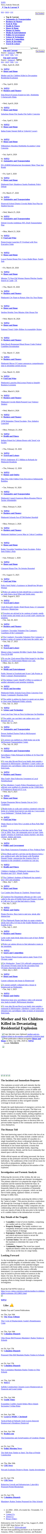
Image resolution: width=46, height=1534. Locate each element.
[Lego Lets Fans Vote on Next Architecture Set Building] (23, 721)
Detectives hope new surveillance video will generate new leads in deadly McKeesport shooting (21, 1001)
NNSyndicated (20, 1527)
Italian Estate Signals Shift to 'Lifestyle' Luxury (19, 131)
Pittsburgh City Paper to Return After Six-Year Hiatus (21, 298)
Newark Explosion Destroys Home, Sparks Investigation (23, 1470)
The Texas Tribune (12, 1317)
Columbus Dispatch (12, 1334)
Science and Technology (13, 710)
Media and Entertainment (14, 669)
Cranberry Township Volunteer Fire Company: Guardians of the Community (19, 632)
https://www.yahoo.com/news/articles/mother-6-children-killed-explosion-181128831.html (23, 1292)
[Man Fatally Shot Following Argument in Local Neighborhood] (23, 789)
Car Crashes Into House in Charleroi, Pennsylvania (20, 893)
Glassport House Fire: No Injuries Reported (18, 568)
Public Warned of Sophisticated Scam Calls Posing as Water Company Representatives (21, 674)
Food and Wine (9, 238)
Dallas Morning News (13, 1448)
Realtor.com (9, 1434)
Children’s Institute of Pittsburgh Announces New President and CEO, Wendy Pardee (20, 872)
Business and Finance (12, 91)
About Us (9, 1516)
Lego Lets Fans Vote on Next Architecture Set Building (22, 714)
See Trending (40, 13)
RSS (2, 12)
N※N (3, 2)
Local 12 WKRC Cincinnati (15, 1417)
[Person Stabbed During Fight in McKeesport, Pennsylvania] (23, 742)
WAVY (7, 1383)
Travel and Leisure (11, 455)
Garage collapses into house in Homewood (17, 981)
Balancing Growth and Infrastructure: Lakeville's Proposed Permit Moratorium (20, 1485)
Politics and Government (13, 845)
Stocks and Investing (12, 689)
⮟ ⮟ (10, 7)
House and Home (10, 71)
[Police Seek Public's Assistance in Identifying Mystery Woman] (23, 594)
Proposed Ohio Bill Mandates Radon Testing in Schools (22, 1355)
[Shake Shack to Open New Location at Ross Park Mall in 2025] (23, 837)
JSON (7, 12)
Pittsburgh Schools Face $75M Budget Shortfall (19, 517)
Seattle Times (9, 1400)
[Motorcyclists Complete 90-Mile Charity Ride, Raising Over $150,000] (23, 661)
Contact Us (10, 1514)
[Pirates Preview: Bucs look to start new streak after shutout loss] (23, 925)
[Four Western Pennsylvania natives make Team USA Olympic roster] (23, 968)
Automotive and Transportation (16, 161)
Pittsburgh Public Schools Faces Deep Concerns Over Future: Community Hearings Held (22, 694)
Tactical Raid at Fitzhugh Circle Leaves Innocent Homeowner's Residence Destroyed (20, 1422)
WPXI (6, 69)
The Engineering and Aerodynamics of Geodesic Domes (23, 1438)
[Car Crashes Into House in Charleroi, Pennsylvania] (23, 901)
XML (12, 55)
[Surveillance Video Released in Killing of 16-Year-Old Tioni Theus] (23, 768)
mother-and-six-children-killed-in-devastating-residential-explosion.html (22, 1035)
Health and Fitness (11, 436)
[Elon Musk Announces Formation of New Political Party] (23, 860)
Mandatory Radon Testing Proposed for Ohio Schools (22, 1501)
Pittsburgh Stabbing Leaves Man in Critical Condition (22, 534)
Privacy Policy (11, 1519)
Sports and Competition (13, 953)
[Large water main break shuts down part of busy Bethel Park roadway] (23, 946)
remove (11, 53)
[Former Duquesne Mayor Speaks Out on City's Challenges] (23, 813)
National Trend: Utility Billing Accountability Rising (21, 329)
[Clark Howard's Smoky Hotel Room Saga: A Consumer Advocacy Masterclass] (23, 618)
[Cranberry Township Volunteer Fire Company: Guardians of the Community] (23, 639)
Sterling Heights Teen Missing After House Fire (19, 312)
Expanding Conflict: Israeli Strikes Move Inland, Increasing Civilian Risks (20, 1405)
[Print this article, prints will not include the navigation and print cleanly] (17, 1039)
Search (4, 48)
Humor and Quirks (11, 475)
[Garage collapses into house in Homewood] (23, 987)
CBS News (8, 1465)
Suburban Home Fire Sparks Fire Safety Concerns (20, 114)
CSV (11, 12)
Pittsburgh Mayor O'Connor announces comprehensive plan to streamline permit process (22, 364)
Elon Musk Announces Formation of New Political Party (23, 850)
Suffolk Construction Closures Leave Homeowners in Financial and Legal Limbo (22, 1388)
